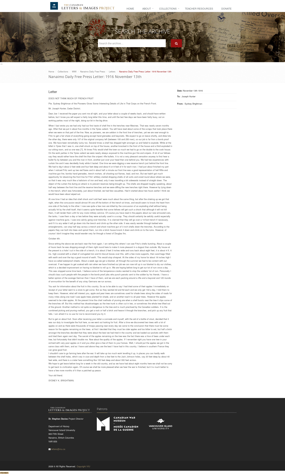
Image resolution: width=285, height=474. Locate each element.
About (146, 8)
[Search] (176, 43)
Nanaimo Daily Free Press (92, 71)
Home (130, 8)
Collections (168, 8)
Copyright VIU (83, 466)
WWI (74, 71)
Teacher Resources (199, 8)
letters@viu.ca (58, 449)
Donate (226, 8)
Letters (112, 71)
